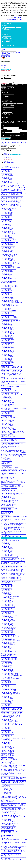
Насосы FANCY (7, 112)
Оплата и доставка (9, 40)
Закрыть (3, 139)
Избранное (6, 41)
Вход (4, 28)
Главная (5, 34)
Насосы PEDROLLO (9, 113)
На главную (4, 83)
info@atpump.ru (5, 56)
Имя (2, 128)
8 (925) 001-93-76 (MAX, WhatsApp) (10, 52)
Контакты (6, 37)
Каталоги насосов (8, 45)
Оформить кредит (5, 138)
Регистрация (7, 29)
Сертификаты (7, 38)
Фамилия (3, 129)
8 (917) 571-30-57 (5, 53)
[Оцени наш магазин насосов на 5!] (6, 62)
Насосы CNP (7, 114)
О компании (7, 36)
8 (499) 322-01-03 (5, 55)
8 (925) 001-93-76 (5, 84)
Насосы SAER (7, 117)
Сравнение (6, 42)
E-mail (2, 132)
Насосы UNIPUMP (8, 116)
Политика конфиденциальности (13, 103)
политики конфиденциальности (14, 18)
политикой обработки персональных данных (11, 136)
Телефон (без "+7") (6, 131)
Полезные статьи (8, 94)
